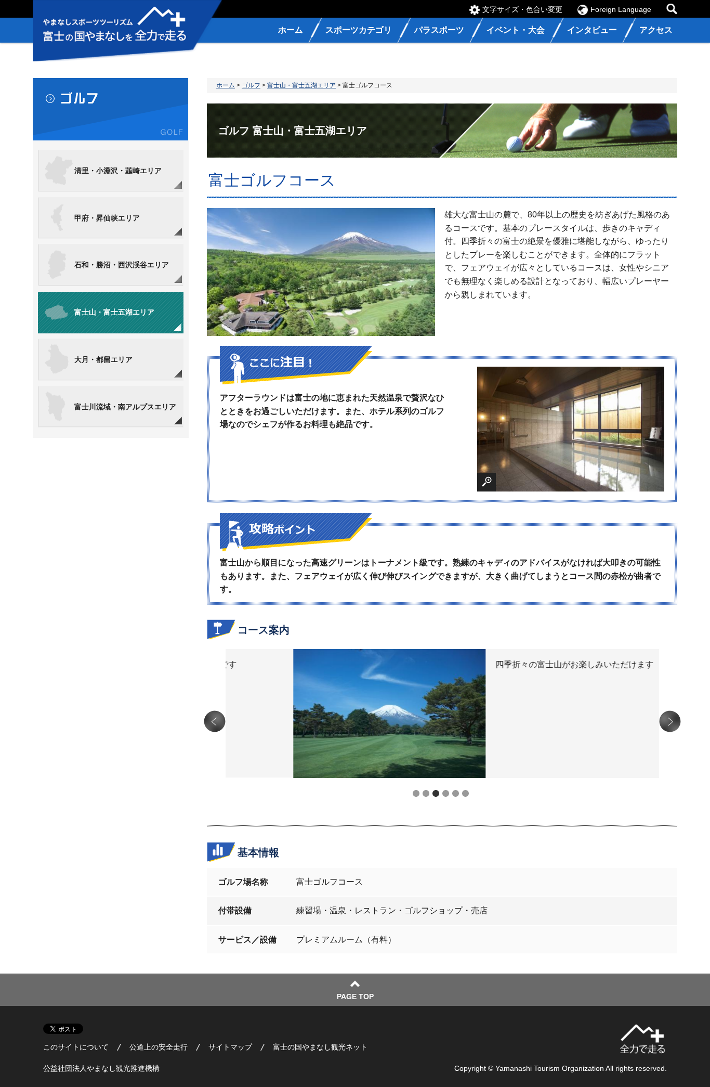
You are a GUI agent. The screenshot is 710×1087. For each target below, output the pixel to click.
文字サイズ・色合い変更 (522, 9)
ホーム (225, 85)
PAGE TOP (355, 996)
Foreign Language (620, 9)
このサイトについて (76, 1047)
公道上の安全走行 (158, 1047)
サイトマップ (230, 1047)
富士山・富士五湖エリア (301, 85)
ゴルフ (251, 85)
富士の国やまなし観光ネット (320, 1047)
